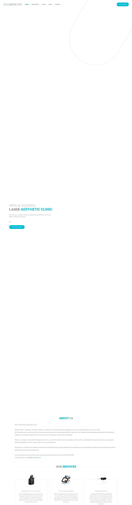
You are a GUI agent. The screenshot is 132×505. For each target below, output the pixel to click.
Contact (57, 4)
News (50, 4)
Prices (44, 4)
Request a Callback (110, 5)
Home (27, 4)
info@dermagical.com (34, 457)
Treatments (35, 4)
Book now (122, 4)
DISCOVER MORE (16, 227)
